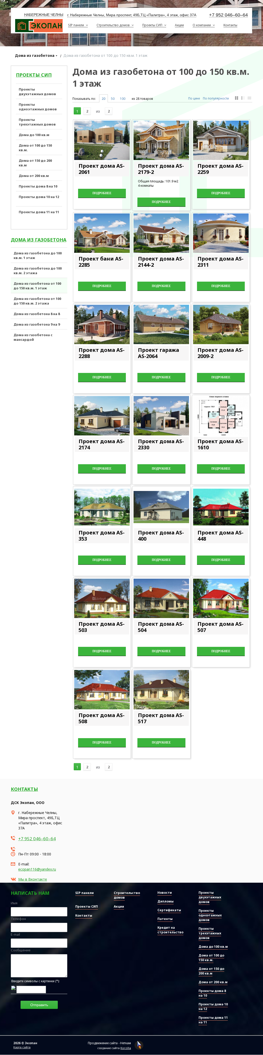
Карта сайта (22, 1047)
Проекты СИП (34, 75)
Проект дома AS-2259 (220, 168)
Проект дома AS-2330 (161, 444)
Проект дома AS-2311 (220, 261)
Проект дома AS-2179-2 (161, 168)
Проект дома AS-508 (102, 718)
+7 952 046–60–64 (228, 15)
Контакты (24, 789)
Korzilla (125, 1048)
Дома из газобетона (34, 55)
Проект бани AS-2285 (101, 261)
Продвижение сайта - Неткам (109, 1043)
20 (103, 98)
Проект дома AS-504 (161, 626)
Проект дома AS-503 (102, 626)
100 (122, 98)
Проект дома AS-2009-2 (220, 353)
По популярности (216, 98)
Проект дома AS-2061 (102, 168)
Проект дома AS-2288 (102, 353)
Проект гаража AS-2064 (158, 353)
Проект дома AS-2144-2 (161, 261)
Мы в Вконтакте (32, 879)
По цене (194, 98)
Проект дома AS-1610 (220, 444)
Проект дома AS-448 (220, 535)
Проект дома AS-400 (161, 535)
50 (113, 98)
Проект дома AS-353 (102, 535)
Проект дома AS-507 (220, 626)
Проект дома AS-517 (161, 718)
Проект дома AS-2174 (102, 444)
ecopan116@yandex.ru (37, 869)
